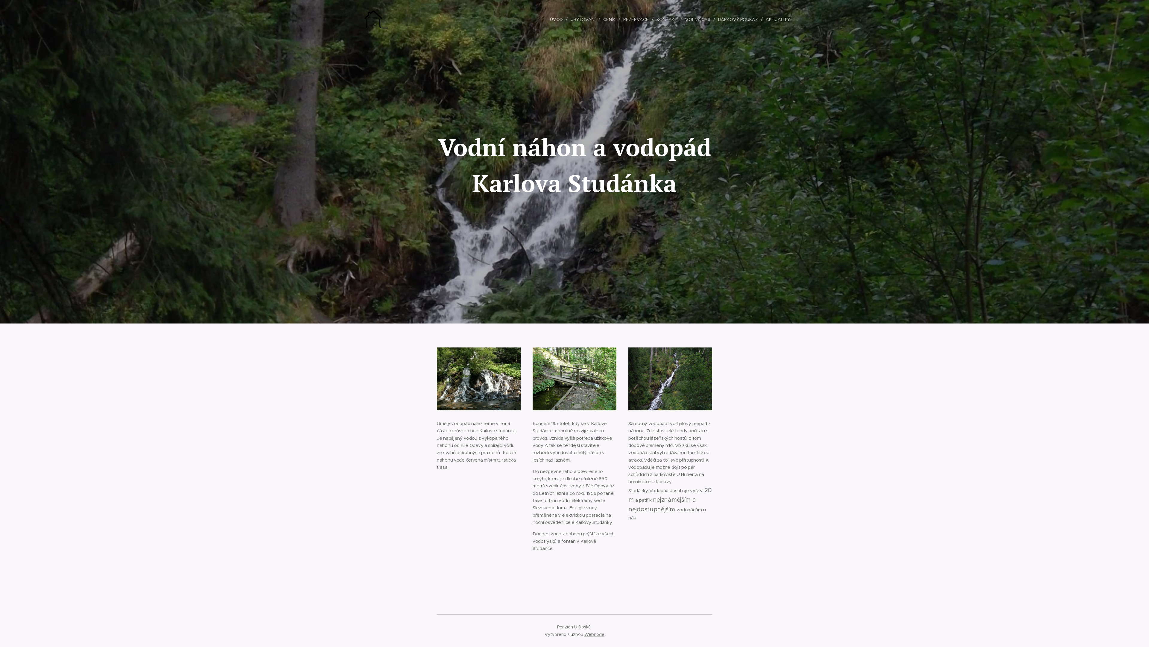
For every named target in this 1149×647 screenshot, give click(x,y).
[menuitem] (558, 19)
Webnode (594, 634)
